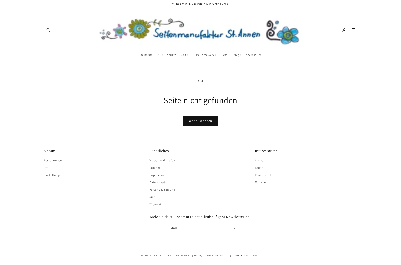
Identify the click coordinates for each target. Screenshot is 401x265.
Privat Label (263, 175)
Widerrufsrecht (252, 255)
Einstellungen (53, 175)
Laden (259, 167)
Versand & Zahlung (162, 189)
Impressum (157, 175)
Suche (259, 160)
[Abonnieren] (233, 228)
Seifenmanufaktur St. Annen (165, 255)
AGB (152, 197)
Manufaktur (263, 182)
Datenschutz (157, 182)
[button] (48, 30)
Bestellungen (53, 160)
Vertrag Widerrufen (162, 160)
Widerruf (155, 204)
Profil (47, 167)
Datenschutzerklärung (218, 255)
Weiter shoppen (200, 121)
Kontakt (154, 167)
